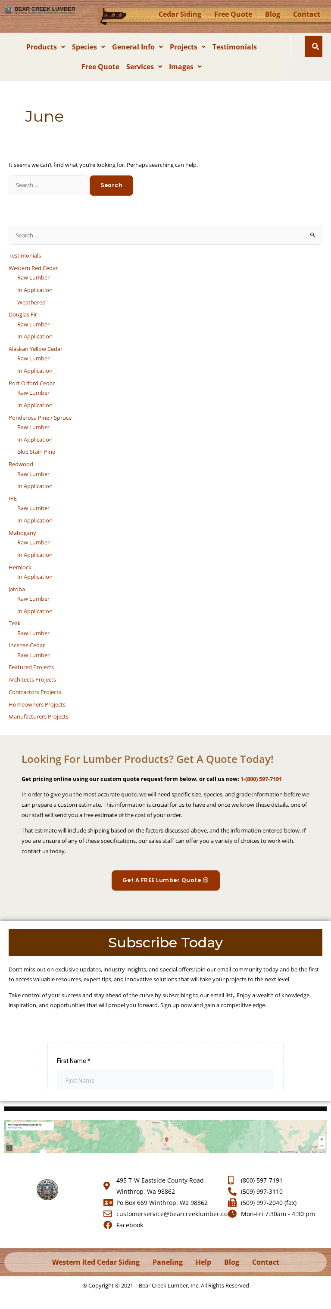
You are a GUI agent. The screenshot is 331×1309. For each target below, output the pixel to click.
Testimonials (234, 47)
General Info (133, 47)
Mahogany (22, 533)
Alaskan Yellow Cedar (35, 349)
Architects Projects (32, 679)
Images (181, 66)
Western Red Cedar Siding (96, 1262)
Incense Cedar (27, 645)
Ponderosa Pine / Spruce (40, 417)
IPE (13, 498)
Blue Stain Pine (36, 451)
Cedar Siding (180, 14)
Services (140, 66)
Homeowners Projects (37, 704)
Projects (183, 47)
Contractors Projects (35, 692)
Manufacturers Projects (39, 716)
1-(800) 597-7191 (261, 779)
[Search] (315, 46)
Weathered (31, 302)
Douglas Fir (23, 314)
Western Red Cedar (33, 268)
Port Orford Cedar (32, 383)
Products (41, 47)
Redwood (21, 464)
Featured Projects (31, 667)
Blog (272, 14)
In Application (35, 290)
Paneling (168, 1262)
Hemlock (20, 567)
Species (84, 47)
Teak (15, 623)
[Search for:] (49, 185)
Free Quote (233, 14)
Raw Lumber (33, 277)
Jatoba (17, 589)
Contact (306, 14)
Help (203, 1262)
